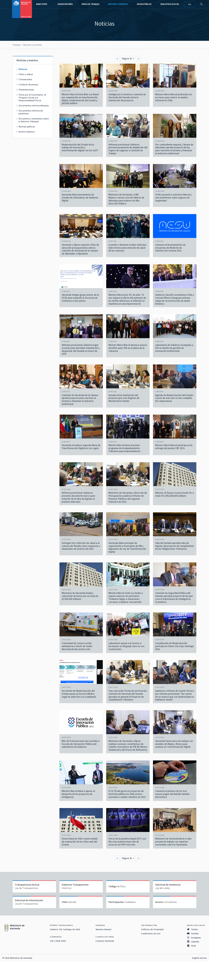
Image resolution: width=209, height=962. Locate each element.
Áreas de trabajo (90, 4)
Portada (16, 45)
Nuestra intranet (103, 929)
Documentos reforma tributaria (34, 105)
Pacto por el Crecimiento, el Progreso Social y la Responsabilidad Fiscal (32, 97)
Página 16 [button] (127, 58)
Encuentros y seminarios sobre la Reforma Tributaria (34, 120)
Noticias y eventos (118, 4)
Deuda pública (144, 4)
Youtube (195, 933)
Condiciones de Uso (150, 933)
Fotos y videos (26, 74)
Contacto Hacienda (105, 941)
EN (189, 4)
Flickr (193, 946)
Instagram (196, 937)
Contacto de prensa (28, 84)
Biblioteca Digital (170, 4)
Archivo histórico (27, 131)
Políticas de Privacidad (152, 929)
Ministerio (41, 4)
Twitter (194, 929)
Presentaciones (26, 89)
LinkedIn (195, 941)
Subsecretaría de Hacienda (64, 4)
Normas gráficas (27, 126)
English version (199, 958)
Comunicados (25, 79)
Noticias (23, 69)
